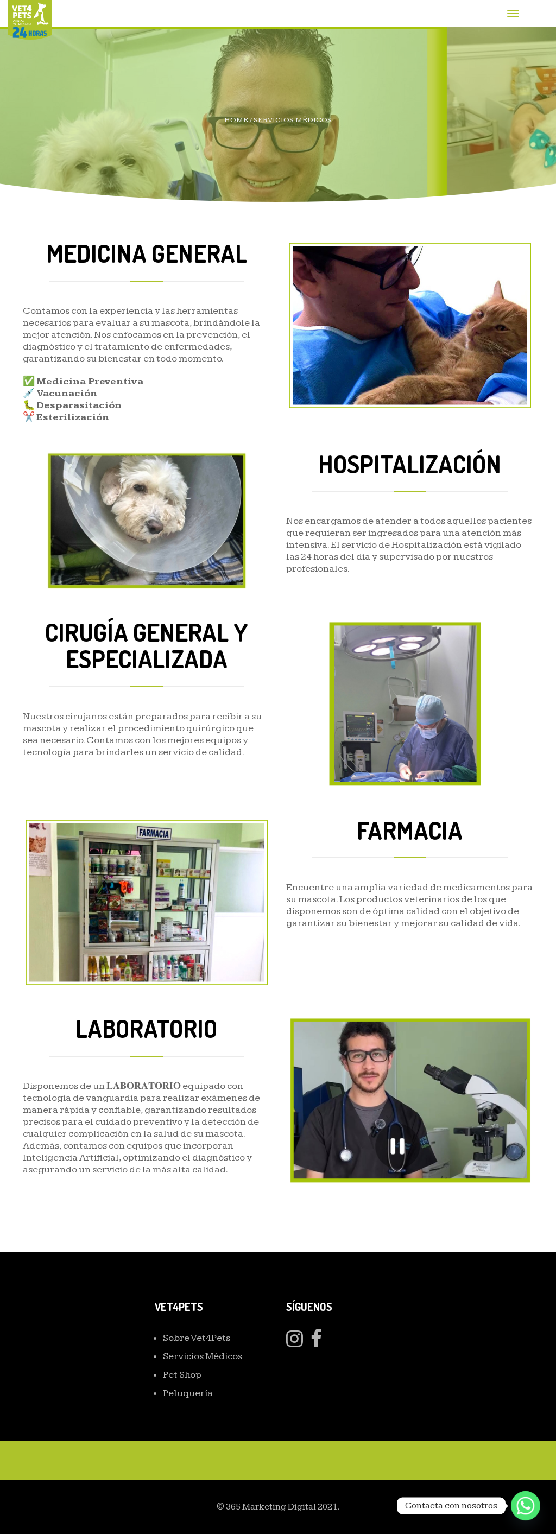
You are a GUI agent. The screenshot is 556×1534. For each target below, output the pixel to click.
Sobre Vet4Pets (196, 1337)
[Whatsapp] (525, 1505)
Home (236, 120)
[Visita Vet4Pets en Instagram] (294, 1342)
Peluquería (188, 1393)
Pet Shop (182, 1374)
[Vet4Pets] (30, 19)
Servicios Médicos (202, 1356)
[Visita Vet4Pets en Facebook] (316, 1342)
